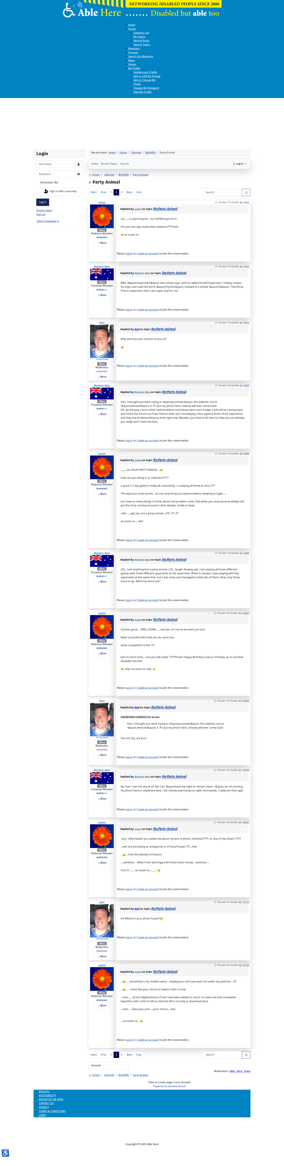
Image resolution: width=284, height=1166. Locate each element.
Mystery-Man (102, 266)
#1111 (246, 902)
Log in (42, 202)
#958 (246, 453)
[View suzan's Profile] (102, 216)
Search (124, 163)
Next (129, 192)
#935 (246, 385)
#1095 (246, 770)
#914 (246, 322)
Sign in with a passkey (63, 191)
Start (94, 192)
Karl (102, 322)
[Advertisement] (142, 122)
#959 (246, 553)
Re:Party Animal (165, 209)
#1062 (246, 700)
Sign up (40, 214)
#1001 (246, 613)
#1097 (246, 822)
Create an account (148, 253)
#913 (246, 266)
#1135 (246, 965)
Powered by (160, 1086)
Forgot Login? (44, 210)
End (138, 192)
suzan (102, 202)
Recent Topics (109, 163)
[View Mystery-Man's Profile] (102, 274)
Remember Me (49, 182)
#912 (246, 202)
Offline (102, 230)
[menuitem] (131, 24)
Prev (103, 192)
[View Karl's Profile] (102, 341)
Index (94, 163)
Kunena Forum (177, 1086)
